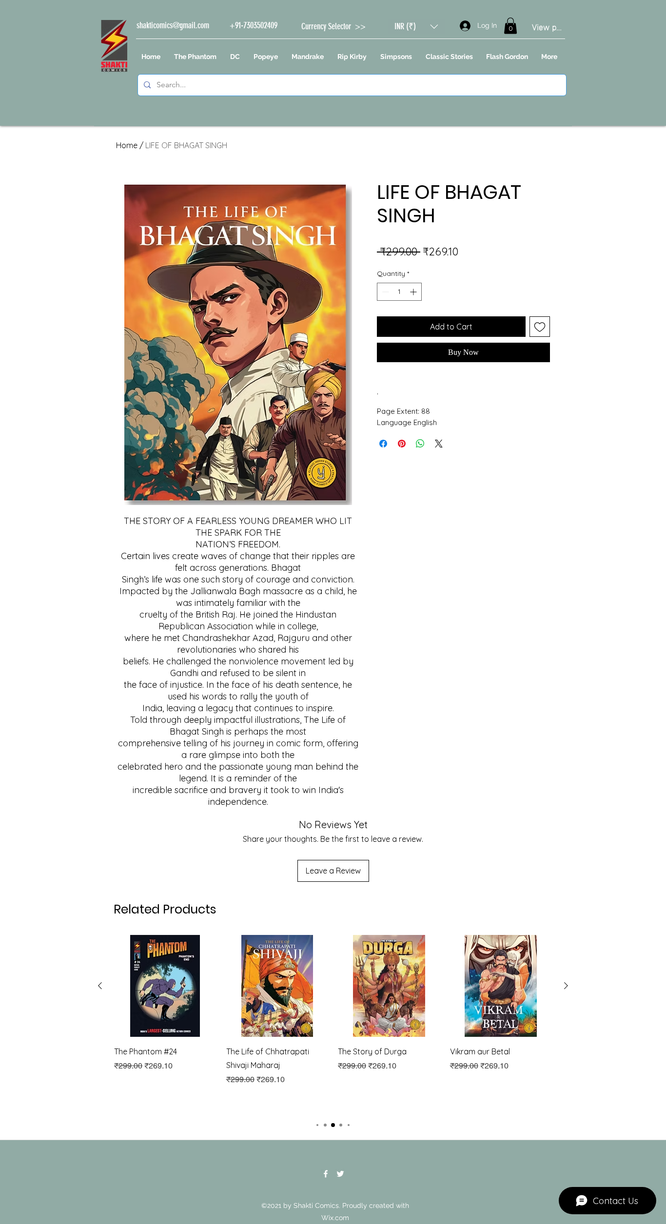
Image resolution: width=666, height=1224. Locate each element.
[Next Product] (566, 985)
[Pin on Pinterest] (402, 443)
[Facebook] (326, 1174)
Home (126, 145)
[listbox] (416, 26)
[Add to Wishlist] (539, 326)
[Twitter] (340, 1174)
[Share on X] (439, 443)
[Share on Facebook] (383, 443)
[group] (333, 1023)
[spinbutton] (399, 291)
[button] (416, 26)
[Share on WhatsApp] (420, 443)
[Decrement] (384, 291)
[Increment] (414, 291)
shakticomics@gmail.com (173, 25)
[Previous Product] (100, 985)
